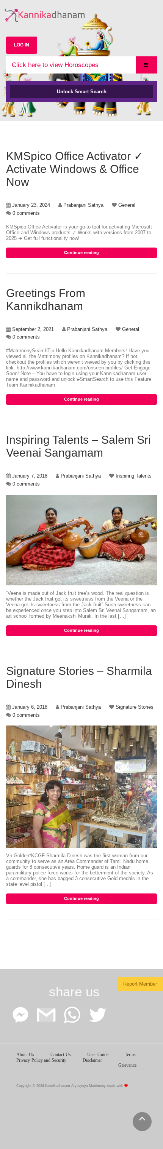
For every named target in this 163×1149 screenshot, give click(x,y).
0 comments (26, 213)
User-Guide (97, 1054)
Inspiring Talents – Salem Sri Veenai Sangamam (78, 446)
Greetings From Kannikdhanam (45, 299)
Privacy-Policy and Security (41, 1060)
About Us (25, 1054)
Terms (130, 1054)
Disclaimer (92, 1060)
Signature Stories (135, 707)
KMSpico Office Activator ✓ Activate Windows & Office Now (74, 169)
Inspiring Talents (134, 476)
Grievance (127, 1065)
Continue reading (81, 252)
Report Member (140, 984)
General (126, 205)
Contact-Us (60, 1054)
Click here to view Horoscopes (55, 65)
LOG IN (21, 45)
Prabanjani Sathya (83, 205)
